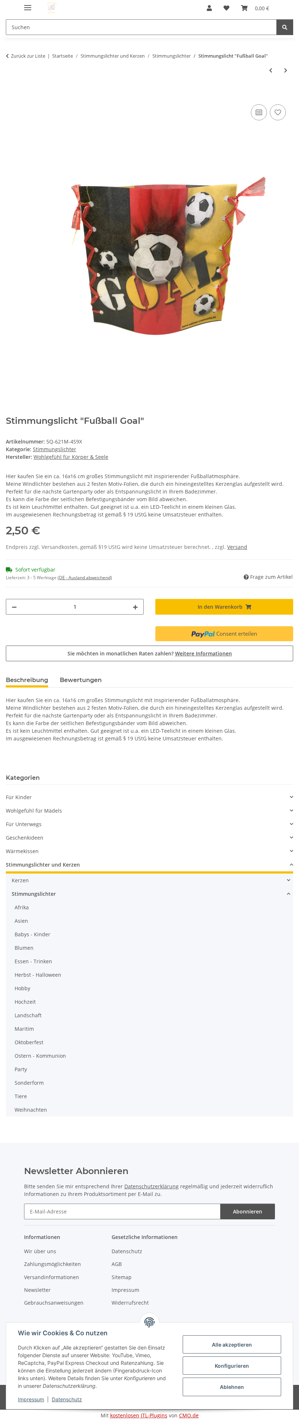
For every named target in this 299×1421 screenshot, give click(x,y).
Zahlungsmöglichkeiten (52, 1264)
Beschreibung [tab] (27, 680)
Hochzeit (25, 1001)
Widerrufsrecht (130, 1302)
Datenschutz (67, 1399)
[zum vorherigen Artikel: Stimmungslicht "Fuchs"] (270, 70)
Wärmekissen (22, 851)
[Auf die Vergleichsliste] (259, 112)
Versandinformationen (51, 1277)
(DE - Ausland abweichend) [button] (85, 577)
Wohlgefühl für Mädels (34, 810)
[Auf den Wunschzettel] (278, 112)
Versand (237, 546)
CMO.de (189, 1415)
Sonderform (29, 1082)
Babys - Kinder (32, 934)
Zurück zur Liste (28, 56)
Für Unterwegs (24, 824)
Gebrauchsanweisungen (54, 1302)
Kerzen (20, 880)
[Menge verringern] (14, 606)
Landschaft (28, 1015)
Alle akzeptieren (232, 1344)
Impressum (31, 1399)
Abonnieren (247, 1211)
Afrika (22, 907)
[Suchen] (284, 27)
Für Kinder (19, 797)
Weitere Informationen (203, 653)
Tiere (21, 1096)
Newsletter (37, 1289)
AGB (117, 1264)
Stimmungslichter (54, 449)
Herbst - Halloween (38, 974)
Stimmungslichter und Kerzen (43, 864)
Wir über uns (40, 1251)
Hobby (22, 988)
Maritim (24, 1028)
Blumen (24, 947)
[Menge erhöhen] (135, 606)
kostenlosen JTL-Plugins (138, 1415)
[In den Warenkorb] (12, 94)
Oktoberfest (29, 1042)
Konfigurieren (232, 1366)
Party (21, 1069)
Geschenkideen (24, 837)
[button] (209, 8)
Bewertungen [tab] (81, 680)
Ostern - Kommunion (40, 1055)
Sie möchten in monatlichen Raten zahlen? (149, 653)
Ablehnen (232, 1387)
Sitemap (122, 1277)
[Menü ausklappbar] (27, 4)
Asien (21, 920)
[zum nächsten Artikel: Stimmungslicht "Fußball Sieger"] (285, 70)
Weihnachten (31, 1109)
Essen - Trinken (33, 961)
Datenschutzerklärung (151, 1186)
